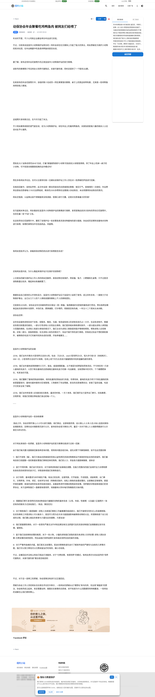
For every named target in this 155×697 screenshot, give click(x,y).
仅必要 (51, 692)
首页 (113, 6)
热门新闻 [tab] (136, 19)
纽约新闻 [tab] (120, 19)
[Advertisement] (127, 90)
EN (116, 677)
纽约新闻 (121, 6)
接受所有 (41, 692)
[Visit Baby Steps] (61, 620)
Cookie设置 (43, 668)
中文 (112, 677)
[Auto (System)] (142, 6)
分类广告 (130, 6)
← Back (16, 19)
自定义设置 (59, 692)
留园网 (29, 32)
